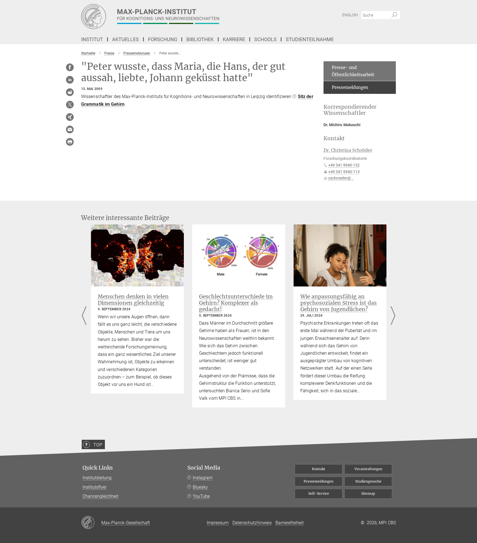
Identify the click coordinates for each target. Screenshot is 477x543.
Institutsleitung (97, 477)
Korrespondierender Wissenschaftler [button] (350, 110)
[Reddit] (70, 92)
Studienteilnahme (310, 39)
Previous (84, 315)
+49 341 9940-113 (344, 171)
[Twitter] (70, 104)
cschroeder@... (341, 178)
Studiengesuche (368, 481)
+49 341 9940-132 (344, 165)
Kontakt (318, 469)
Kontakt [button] (334, 138)
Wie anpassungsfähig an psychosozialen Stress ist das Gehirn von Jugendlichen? (338, 302)
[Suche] (394, 15)
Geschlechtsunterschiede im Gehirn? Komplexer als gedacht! (236, 302)
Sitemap (368, 493)
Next (393, 315)
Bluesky (200, 487)
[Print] (70, 142)
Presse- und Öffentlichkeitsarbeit (353, 71)
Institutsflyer (95, 487)
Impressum (218, 522)
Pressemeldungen (350, 87)
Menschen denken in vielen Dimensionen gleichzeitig (133, 299)
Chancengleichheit (100, 496)
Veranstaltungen (368, 469)
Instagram (203, 477)
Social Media (203, 468)
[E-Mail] (70, 129)
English (350, 15)
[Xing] (70, 117)
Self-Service (318, 493)
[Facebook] (70, 67)
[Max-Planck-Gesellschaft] (91, 522)
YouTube (201, 496)
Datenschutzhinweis (252, 522)
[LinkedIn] (70, 80)
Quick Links (98, 468)
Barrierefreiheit (289, 522)
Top (97, 444)
